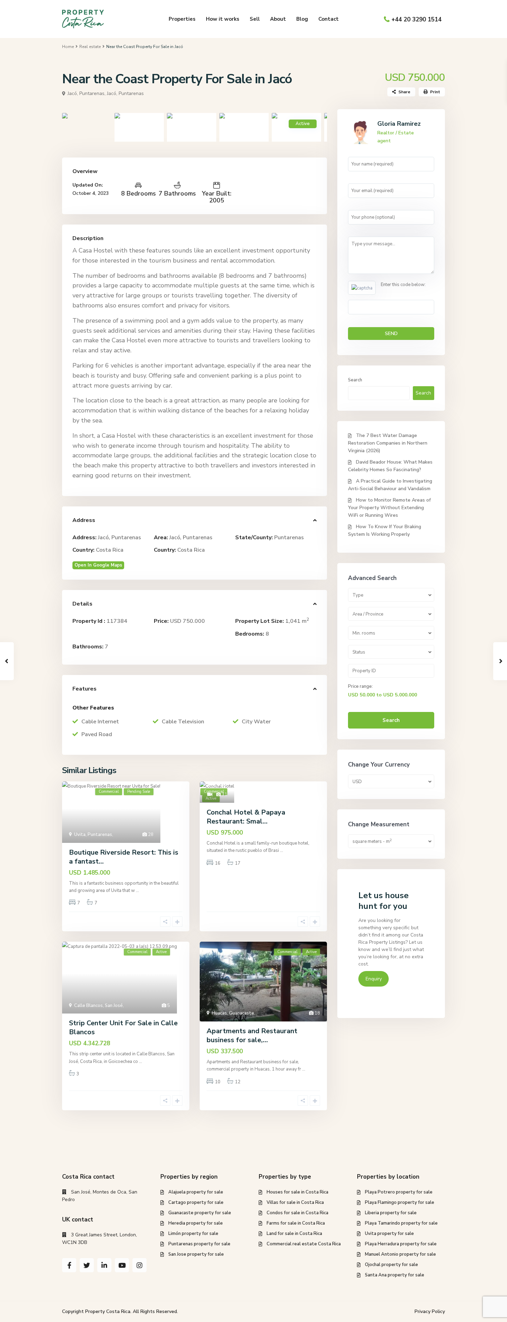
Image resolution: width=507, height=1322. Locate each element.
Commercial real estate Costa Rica (304, 1244)
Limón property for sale (193, 1233)
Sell (255, 19)
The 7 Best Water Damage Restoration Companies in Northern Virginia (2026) (387, 443)
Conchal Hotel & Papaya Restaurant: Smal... (246, 817)
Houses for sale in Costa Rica (297, 1192)
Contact (328, 19)
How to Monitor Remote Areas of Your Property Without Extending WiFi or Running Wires (389, 508)
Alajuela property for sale (195, 1192)
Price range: (360, 686)
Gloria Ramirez (399, 124)
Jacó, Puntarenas (125, 93)
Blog (302, 19)
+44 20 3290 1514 (416, 19)
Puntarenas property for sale (199, 1244)
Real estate (90, 46)
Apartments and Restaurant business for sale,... (252, 1035)
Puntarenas (289, 537)
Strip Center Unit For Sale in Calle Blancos (123, 1027)
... (137, 890)
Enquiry (374, 979)
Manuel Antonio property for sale (400, 1254)
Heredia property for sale (195, 1223)
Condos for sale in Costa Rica (297, 1213)
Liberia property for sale (391, 1213)
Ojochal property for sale (391, 1265)
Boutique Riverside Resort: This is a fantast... (123, 857)
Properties (182, 19)
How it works (222, 19)
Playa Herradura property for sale (401, 1244)
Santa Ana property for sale (394, 1275)
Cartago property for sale (195, 1202)
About (278, 19)
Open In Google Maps (98, 565)
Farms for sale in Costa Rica (296, 1223)
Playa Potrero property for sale (399, 1192)
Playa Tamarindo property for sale (401, 1223)
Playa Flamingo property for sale (399, 1202)
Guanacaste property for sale (199, 1213)
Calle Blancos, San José (98, 1005)
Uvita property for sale (389, 1233)
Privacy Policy (430, 1311)
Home (68, 46)
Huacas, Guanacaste (233, 1013)
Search (355, 380)
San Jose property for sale (196, 1254)
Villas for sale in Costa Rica (295, 1202)
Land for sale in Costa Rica (294, 1233)
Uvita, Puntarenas (93, 834)
